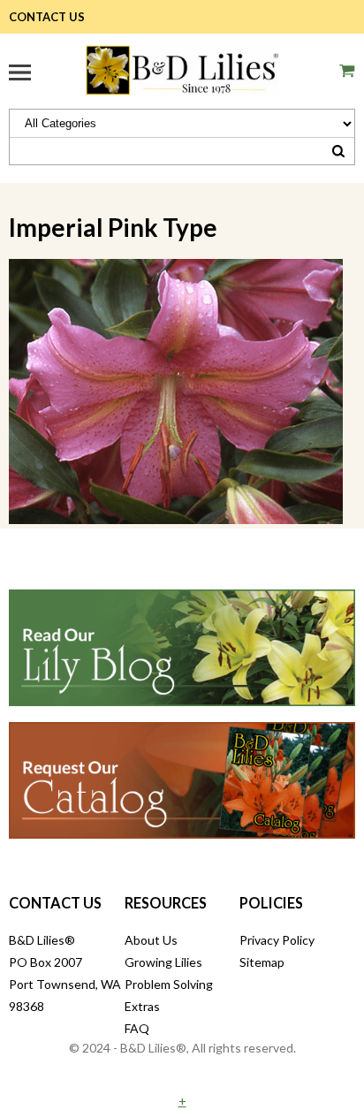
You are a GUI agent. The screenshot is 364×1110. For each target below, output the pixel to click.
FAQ (137, 1028)
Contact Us (47, 17)
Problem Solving (169, 984)
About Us (151, 939)
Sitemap (261, 961)
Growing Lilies (163, 961)
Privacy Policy (277, 939)
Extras (142, 1006)
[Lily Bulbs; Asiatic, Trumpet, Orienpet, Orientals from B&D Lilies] (182, 67)
